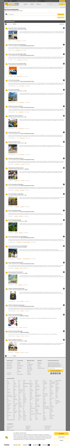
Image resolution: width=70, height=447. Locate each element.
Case (7, 418)
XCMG (56, 394)
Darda (14, 390)
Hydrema (24, 400)
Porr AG (44, 380)
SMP (43, 411)
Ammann (8, 383)
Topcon (51, 399)
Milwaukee (27, 169)
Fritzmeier (19, 392)
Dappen (14, 389)
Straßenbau (29, 374)
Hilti (23, 392)
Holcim (24, 396)
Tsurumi (51, 405)
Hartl (19, 418)
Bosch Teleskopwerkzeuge (14, 210)
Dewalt (26, 289)
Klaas (30, 380)
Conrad (14, 384)
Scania (44, 415)
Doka (14, 400)
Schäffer (51, 384)
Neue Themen (19, 367)
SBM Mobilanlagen (46, 406)
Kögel (30, 399)
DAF (14, 387)
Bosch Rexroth (9, 412)
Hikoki (24, 390)
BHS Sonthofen (9, 395)
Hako (19, 412)
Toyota (51, 402)
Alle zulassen (61, 433)
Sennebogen (51, 386)
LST (30, 402)
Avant (8, 393)
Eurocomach (15, 411)
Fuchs (19, 393)
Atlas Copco (8, 389)
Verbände (51, 409)
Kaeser (24, 412)
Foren (32, 4)
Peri (35, 416)
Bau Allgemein (29, 365)
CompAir (14, 383)
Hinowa (24, 393)
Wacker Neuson (52, 415)
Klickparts (31, 384)
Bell (7, 402)
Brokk (8, 416)
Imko (24, 403)
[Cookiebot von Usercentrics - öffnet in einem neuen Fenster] (6, 445)
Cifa (13, 380)
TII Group (51, 390)
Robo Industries (45, 395)
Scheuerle (44, 419)
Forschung (20, 389)
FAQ (17, 372)
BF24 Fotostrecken (10, 367)
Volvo (50, 412)
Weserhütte (57, 383)
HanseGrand (20, 416)
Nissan (36, 403)
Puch (43, 386)
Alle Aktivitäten (9, 372)
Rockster (44, 396)
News (25, 4)
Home (6, 1)
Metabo (36, 390)
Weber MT (51, 416)
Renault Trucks (45, 393)
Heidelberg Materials (26, 383)
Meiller (36, 383)
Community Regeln (20, 374)
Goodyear (19, 405)
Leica (30, 405)
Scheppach (44, 418)
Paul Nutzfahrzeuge (38, 413)
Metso (36, 392)
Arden (8, 384)
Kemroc (24, 418)
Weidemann (51, 418)
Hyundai (24, 402)
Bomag (8, 409)
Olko (36, 407)
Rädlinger (44, 403)
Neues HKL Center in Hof (14, 132)
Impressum (39, 366)
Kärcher (31, 396)
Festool (19, 380)
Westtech (56, 384)
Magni (31, 418)
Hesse (24, 387)
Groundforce (20, 406)
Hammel (19, 415)
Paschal (36, 412)
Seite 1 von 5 (21, 24)
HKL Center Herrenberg (13, 80)
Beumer (8, 406)
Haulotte (24, 380)
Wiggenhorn (57, 388)
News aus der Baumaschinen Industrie (27, 45)
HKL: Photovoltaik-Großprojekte (15, 184)
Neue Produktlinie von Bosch (15, 339)
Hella (24, 384)
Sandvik (44, 412)
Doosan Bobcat (15, 403)
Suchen (62, 4)
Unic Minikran (52, 406)
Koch (30, 387)
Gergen (19, 402)
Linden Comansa (32, 408)
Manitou (36, 380)
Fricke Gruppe (20, 390)
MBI (30, 412)
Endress (14, 406)
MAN (30, 409)
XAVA (56, 393)
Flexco (19, 384)
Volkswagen (51, 411)
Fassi (14, 415)
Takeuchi (51, 395)
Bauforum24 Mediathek (25, 332)
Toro (50, 400)
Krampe (31, 393)
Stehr (50, 389)
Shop (10, 1)
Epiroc (14, 409)
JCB (23, 408)
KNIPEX (24, 411)
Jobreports (29, 372)
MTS (30, 415)
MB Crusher (31, 411)
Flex (19, 383)
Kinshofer (24, 419)
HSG (19, 409)
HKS (19, 408)
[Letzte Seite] (17, 24)
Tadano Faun (52, 393)
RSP (43, 392)
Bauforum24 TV (9, 364)
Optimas (36, 409)
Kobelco (31, 386)
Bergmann (8, 405)
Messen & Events (47, 427)
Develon (14, 396)
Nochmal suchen (60, 14)
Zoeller (56, 403)
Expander (14, 412)
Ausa (7, 390)
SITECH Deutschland (46, 408)
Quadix (44, 389)
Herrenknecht (25, 386)
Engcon (14, 408)
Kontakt (39, 365)
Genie (19, 400)
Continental (15, 386)
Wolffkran (56, 391)
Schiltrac (51, 380)
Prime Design (45, 383)
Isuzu (24, 405)
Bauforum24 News (9, 362)
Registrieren (19, 362)
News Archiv (37, 400)
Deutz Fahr (15, 395)
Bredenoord (9, 415)
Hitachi (24, 395)
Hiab (23, 389)
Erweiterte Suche (61, 17)
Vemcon (51, 408)
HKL (25, 29)
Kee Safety (24, 415)
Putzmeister (45, 387)
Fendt (14, 419)
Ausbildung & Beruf (30, 364)
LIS (30, 400)
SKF (43, 409)
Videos (38, 4)
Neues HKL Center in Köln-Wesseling (17, 28)
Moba (36, 393)
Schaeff (44, 416)
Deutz (14, 393)
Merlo (36, 387)
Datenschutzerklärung (41, 368)
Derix (14, 392)
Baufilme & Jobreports (48, 426)
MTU (30, 416)
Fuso (19, 395)
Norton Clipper (37, 406)
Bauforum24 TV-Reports (24, 315)
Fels (13, 418)
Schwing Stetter (52, 383)
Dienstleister (15, 399)
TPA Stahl (51, 392)
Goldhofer (19, 403)
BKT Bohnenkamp (9, 396)
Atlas (7, 387)
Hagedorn (19, 411)
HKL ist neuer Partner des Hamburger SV (18, 236)
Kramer (31, 392)
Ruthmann (44, 402)
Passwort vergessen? (20, 365)
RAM (43, 390)
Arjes (7, 386)
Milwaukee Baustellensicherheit (15, 158)
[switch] (29, 445)
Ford (19, 387)
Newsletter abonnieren (55, 370)
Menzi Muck (37, 384)
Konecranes (31, 390)
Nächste (14, 24)
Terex (50, 396)
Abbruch (28, 362)
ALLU (7, 380)
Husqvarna (24, 399)
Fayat (14, 416)
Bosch (26, 221)
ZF (55, 399)
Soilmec (51, 387)
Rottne (44, 400)
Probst (44, 384)
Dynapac (14, 405)
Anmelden (18, 364)
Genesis (19, 399)
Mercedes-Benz (37, 386)
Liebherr (31, 406)
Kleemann (31, 383)
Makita (31, 419)
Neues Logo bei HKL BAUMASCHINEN (17, 54)
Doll (13, 402)
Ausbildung (8, 392)
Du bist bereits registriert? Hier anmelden (51, 1)
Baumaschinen (29, 367)
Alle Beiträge (9, 374)
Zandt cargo (57, 400)
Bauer (8, 399)
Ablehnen (61, 440)
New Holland (37, 399)
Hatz (19, 419)
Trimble (51, 403)
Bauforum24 (9, 400)
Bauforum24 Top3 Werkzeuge (15, 314)
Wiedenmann (57, 387)
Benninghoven (9, 403)
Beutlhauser (9, 408)
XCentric (56, 396)
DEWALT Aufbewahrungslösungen (16, 288)
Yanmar (56, 397)
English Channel (28, 426)
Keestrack (24, 416)
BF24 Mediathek (9, 365)
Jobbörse (28, 371)
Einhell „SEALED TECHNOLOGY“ (15, 262)
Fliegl (19, 386)
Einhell (26, 273)
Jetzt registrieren (62, 1)
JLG (23, 409)
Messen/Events (37, 389)
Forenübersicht (19, 368)
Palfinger (36, 410)
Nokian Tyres (37, 404)
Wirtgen (56, 390)
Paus (36, 415)
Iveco (24, 406)
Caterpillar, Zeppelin (10, 419)
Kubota (31, 395)
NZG (36, 397)
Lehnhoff (31, 403)
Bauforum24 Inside (29, 430)
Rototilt (44, 399)
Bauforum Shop (9, 368)
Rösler (44, 405)
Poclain (36, 419)
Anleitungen (19, 371)
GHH (19, 396)
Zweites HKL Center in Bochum (15, 106)
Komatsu (31, 389)
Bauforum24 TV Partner (10, 426)
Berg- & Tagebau (29, 368)
